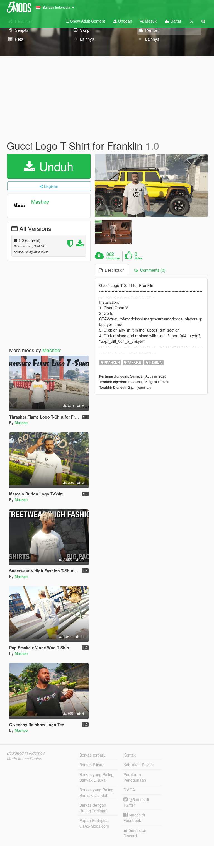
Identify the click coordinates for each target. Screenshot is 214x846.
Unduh (54, 166)
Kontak (129, 755)
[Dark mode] (191, 21)
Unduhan (113, 258)
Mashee (40, 201)
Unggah (124, 21)
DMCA (129, 789)
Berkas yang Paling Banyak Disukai (96, 777)
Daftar (175, 21)
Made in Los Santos (24, 758)
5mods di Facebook (134, 817)
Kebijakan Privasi (138, 764)
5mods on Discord (134, 832)
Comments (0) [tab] (152, 270)
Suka (138, 258)
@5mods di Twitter (136, 802)
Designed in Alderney (26, 753)
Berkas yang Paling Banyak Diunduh (96, 792)
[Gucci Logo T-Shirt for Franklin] (151, 185)
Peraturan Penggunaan (134, 777)
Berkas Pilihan (91, 764)
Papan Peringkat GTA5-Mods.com (94, 823)
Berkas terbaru (92, 755)
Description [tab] (114, 270)
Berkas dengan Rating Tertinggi (93, 807)
